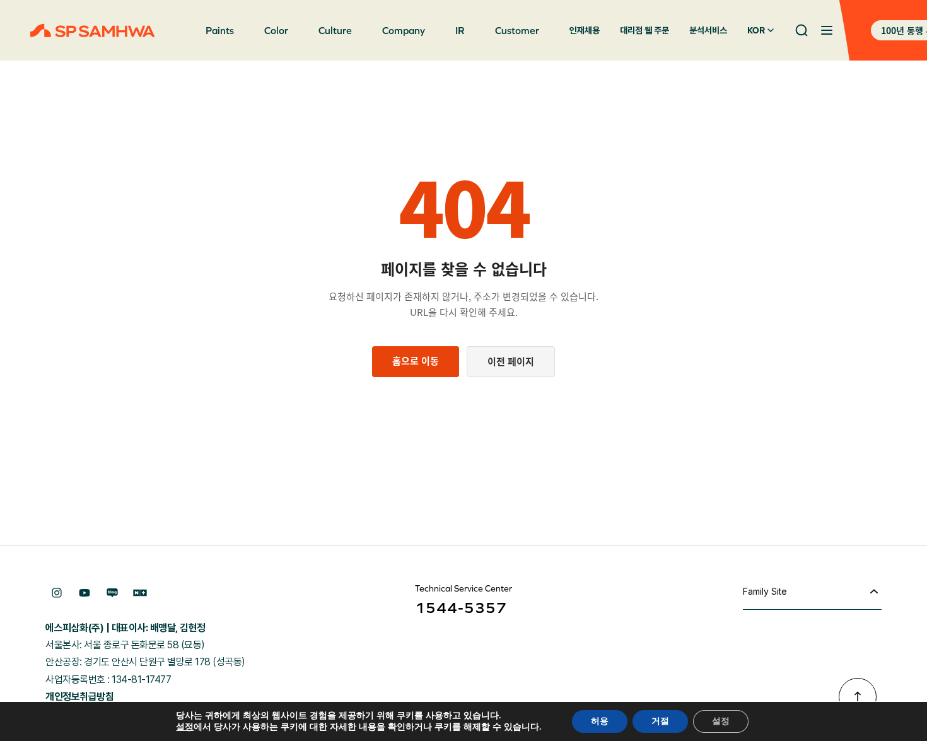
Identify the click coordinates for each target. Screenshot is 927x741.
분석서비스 (708, 30)
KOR (756, 30)
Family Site (765, 591)
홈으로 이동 (415, 361)
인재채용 (584, 30)
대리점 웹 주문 (644, 30)
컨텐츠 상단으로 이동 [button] (858, 697)
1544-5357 (461, 607)
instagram (56, 592)
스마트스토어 (140, 592)
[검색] (801, 30)
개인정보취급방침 (79, 697)
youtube (84, 592)
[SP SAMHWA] (92, 30)
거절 (660, 721)
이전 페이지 (510, 361)
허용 (600, 721)
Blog (112, 592)
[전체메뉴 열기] (826, 30)
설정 (185, 727)
